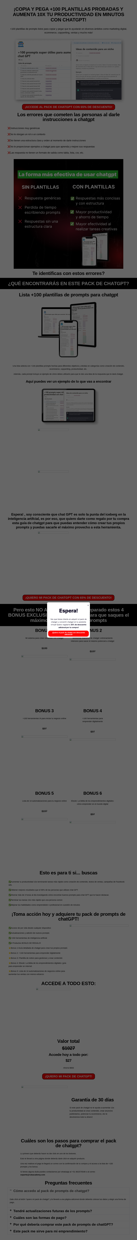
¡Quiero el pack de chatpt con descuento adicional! (68, 633)
